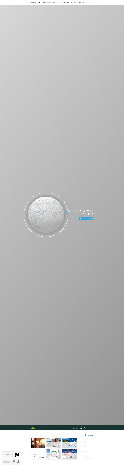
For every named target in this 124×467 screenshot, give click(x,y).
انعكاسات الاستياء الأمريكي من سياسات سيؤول (38, 456)
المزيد (33, 427)
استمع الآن (6, 462)
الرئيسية (83, 2)
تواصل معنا (45, 2)
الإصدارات (68, 2)
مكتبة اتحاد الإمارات (59, 2)
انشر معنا (48, 2)
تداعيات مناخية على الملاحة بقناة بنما (70, 445)
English (90, 2)
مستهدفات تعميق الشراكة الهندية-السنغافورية (55, 445)
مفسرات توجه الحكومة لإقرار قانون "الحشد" (55, 456)
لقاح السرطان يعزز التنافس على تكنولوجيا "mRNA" (70, 456)
